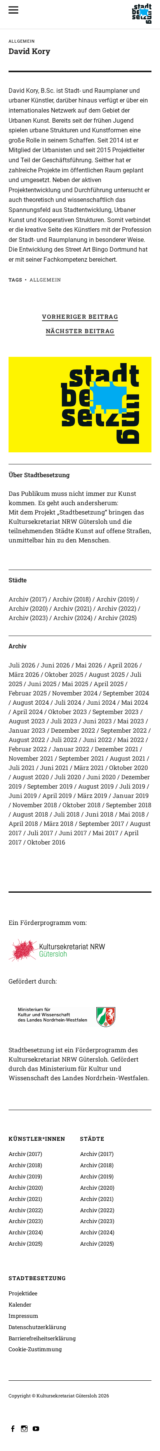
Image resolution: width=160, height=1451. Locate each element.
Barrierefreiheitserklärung (42, 1338)
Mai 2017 (105, 833)
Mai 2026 (88, 665)
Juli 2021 (22, 767)
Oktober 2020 (128, 767)
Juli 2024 (67, 702)
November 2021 (31, 758)
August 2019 (96, 786)
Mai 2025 (75, 683)
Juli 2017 (40, 833)
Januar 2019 (131, 795)
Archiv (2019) (115, 599)
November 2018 (34, 805)
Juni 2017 (73, 833)
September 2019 (50, 786)
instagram (25, 1428)
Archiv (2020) (28, 608)
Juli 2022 (63, 739)
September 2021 (81, 758)
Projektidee (23, 1293)
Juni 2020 (101, 777)
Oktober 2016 (46, 842)
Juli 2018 (67, 814)
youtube (37, 1428)
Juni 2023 (97, 721)
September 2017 (101, 823)
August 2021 (127, 758)
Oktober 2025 (64, 674)
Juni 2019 (23, 795)
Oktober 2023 (67, 711)
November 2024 (74, 693)
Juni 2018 (99, 814)
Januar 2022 (70, 749)
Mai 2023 (130, 721)
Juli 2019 (132, 786)
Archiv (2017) (28, 599)
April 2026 (123, 665)
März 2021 (89, 767)
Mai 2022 (130, 739)
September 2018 (128, 805)
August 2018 (30, 814)
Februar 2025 (28, 693)
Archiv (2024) (72, 617)
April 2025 (108, 683)
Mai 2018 (132, 814)
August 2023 (27, 721)
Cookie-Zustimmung (35, 1349)
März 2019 (92, 795)
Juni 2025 (42, 683)
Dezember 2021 (116, 749)
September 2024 (126, 693)
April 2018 (23, 823)
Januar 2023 (27, 730)
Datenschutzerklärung (37, 1327)
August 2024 (30, 702)
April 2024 (27, 711)
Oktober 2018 (82, 805)
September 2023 (115, 711)
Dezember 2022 (73, 730)
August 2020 (30, 777)
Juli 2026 (22, 665)
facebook (13, 1428)
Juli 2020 (67, 777)
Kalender (20, 1304)
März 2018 (58, 823)
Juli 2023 (63, 721)
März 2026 (24, 674)
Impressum (23, 1315)
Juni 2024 (101, 702)
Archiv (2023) (28, 617)
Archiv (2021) (72, 608)
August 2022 (27, 739)
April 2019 (57, 795)
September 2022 (124, 730)
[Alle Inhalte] (16, 9)
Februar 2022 (28, 749)
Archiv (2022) (116, 608)
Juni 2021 (54, 767)
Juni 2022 (97, 739)
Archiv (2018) (71, 599)
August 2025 (107, 674)
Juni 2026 (55, 665)
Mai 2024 (134, 702)
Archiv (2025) (117, 617)
